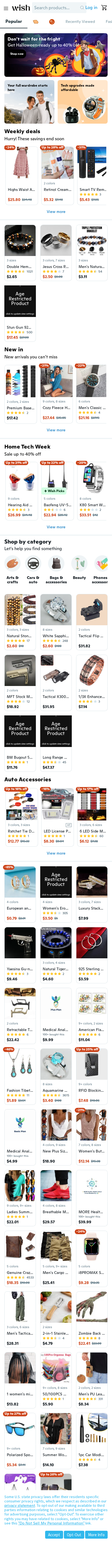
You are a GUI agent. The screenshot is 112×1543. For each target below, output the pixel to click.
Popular (13, 21)
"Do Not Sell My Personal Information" (51, 1523)
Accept (54, 1534)
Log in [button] (91, 7)
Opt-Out (74, 1534)
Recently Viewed (80, 21)
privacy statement (19, 1505)
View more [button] (56, 211)
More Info (96, 1534)
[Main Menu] (6, 8)
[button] (82, 7)
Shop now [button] (16, 54)
